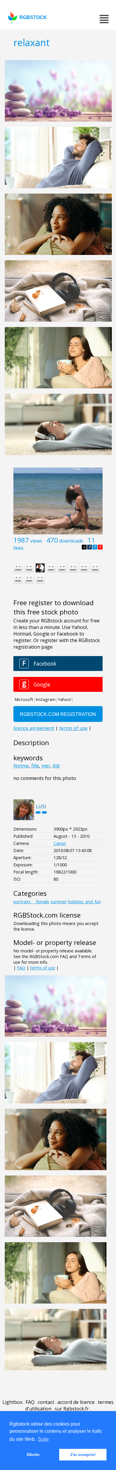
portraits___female (31, 901)
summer (59, 901)
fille (35, 765)
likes (18, 548)
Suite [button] (43, 1439)
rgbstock (33, 17)
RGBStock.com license (47, 915)
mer (45, 765)
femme (21, 765)
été (56, 765)
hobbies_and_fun (84, 901)
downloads (71, 541)
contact (46, 1402)
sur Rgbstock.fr (72, 1408)
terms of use (42, 968)
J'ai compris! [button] (83, 1454)
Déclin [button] (33, 1454)
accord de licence (76, 1402)
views (36, 541)
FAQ (21, 968)
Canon (60, 843)
